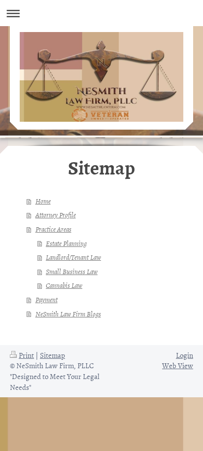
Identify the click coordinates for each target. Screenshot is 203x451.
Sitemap (52, 355)
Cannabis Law (64, 285)
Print (26, 355)
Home (43, 201)
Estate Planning (66, 243)
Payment (46, 299)
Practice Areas (53, 229)
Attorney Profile (55, 214)
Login (184, 355)
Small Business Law (72, 271)
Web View (177, 365)
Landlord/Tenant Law (73, 257)
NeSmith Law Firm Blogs (68, 314)
